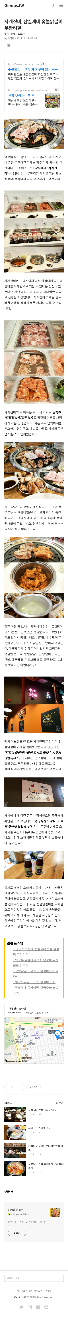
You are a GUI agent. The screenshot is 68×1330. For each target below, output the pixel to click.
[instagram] (30, 1307)
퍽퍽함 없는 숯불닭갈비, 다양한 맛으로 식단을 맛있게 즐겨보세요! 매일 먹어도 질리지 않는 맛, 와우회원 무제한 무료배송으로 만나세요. (33, 76)
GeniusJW (14, 5)
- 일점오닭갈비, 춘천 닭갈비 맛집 (34, 982)
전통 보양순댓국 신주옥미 (22, 96)
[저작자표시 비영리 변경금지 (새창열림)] (46, 1087)
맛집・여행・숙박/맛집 (15, 34)
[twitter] (22, 1307)
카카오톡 (38, 1291)
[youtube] (38, 1307)
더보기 (60, 1103)
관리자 (48, 1291)
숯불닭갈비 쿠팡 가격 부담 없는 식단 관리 (33, 69)
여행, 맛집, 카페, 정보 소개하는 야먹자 (26, 1223)
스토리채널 (26, 1291)
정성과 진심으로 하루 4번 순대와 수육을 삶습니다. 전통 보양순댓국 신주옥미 (23, 102)
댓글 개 (8, 1191)
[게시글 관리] (21, 1087)
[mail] (46, 1307)
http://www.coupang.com (23, 64)
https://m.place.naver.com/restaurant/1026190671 (30, 90)
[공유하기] (16, 1087)
